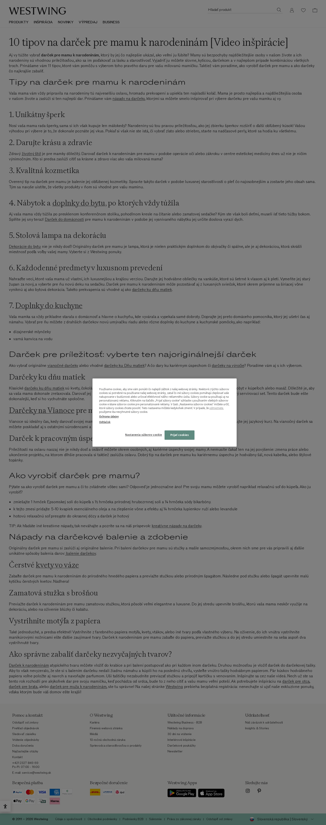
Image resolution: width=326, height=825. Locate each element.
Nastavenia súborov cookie (143, 434)
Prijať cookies (179, 435)
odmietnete (216, 408)
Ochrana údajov (109, 416)
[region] (164, 412)
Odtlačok (104, 422)
